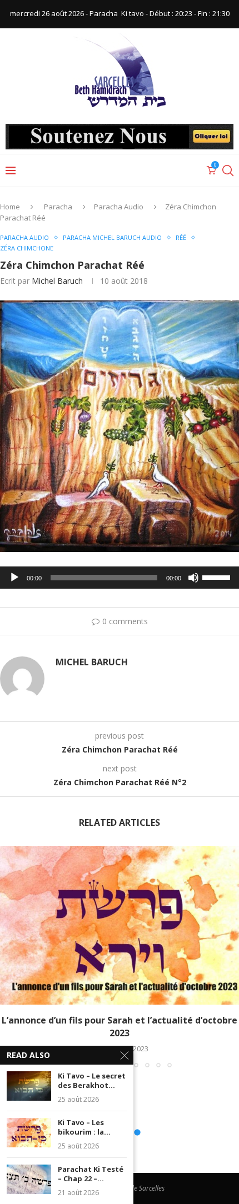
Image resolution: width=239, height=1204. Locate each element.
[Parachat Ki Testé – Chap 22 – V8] (29, 1179)
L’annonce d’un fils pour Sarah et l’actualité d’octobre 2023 (119, 1026)
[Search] (227, 170)
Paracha (58, 207)
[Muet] (193, 577)
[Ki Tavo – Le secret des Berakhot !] (29, 1086)
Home (10, 207)
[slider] (217, 576)
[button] (9, 956)
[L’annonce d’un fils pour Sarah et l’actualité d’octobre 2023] (119, 925)
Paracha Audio (118, 207)
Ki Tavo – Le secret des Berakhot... (92, 1081)
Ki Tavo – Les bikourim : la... (84, 1127)
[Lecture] (14, 577)
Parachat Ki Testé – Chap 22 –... (90, 1174)
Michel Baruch (57, 280)
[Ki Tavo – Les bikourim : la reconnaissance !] (29, 1132)
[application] (119, 577)
